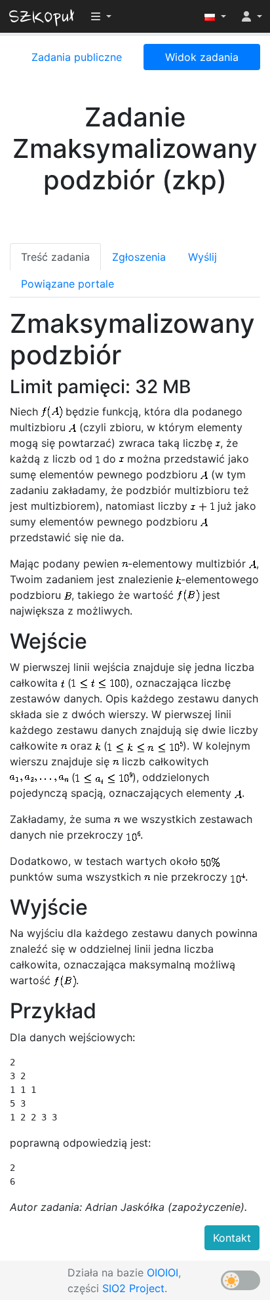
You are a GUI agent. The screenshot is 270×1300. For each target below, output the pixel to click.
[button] (215, 16)
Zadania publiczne (76, 57)
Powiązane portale (67, 283)
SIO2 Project (133, 1288)
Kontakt (232, 1237)
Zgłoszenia (139, 256)
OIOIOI (162, 1272)
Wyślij (202, 256)
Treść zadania (55, 256)
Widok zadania (202, 57)
